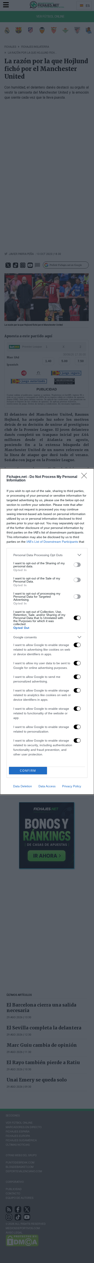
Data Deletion (22, 786)
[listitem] (47, 555)
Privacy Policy (71, 786)
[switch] (77, 565)
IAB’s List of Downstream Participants (52, 541)
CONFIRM (28, 770)
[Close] (85, 477)
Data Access (47, 786)
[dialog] (47, 631)
